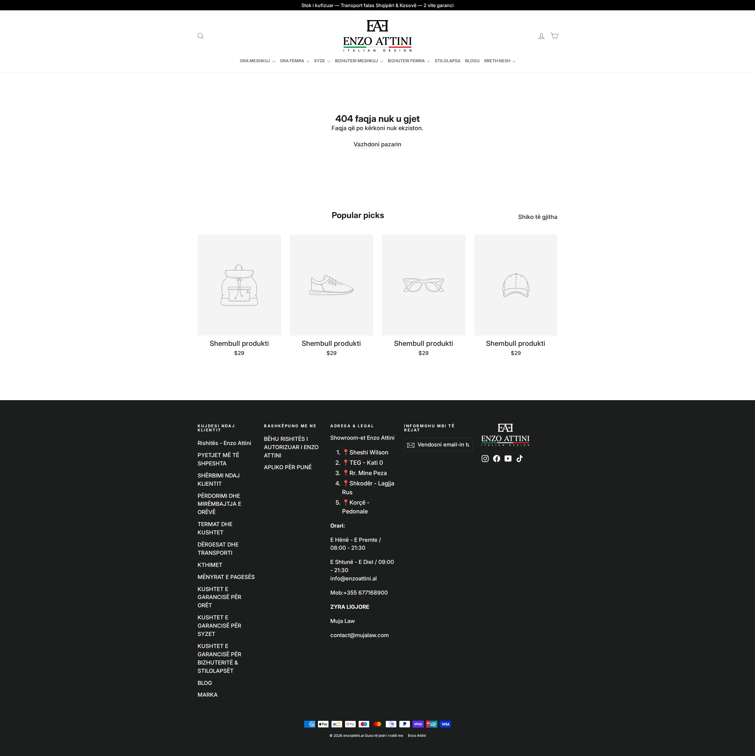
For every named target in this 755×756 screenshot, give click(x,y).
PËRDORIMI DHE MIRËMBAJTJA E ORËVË (219, 504)
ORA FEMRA (292, 60)
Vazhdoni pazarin (377, 144)
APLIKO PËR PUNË (288, 467)
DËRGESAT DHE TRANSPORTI (218, 548)
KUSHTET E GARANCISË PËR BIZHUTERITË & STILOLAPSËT (219, 658)
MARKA (208, 694)
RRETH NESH (497, 60)
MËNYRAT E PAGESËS (226, 577)
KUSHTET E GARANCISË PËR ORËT (219, 597)
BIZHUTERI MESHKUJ (357, 60)
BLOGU (472, 60)
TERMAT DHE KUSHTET (215, 528)
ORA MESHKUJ (255, 60)
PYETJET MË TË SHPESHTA (218, 459)
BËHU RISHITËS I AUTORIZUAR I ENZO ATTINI (291, 447)
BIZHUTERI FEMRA (407, 60)
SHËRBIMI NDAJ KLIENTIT (219, 479)
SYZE (320, 60)
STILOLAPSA (447, 60)
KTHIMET (210, 565)
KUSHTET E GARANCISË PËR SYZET (219, 625)
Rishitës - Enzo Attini (224, 443)
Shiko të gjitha (537, 216)
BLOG (205, 683)
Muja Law (342, 621)
